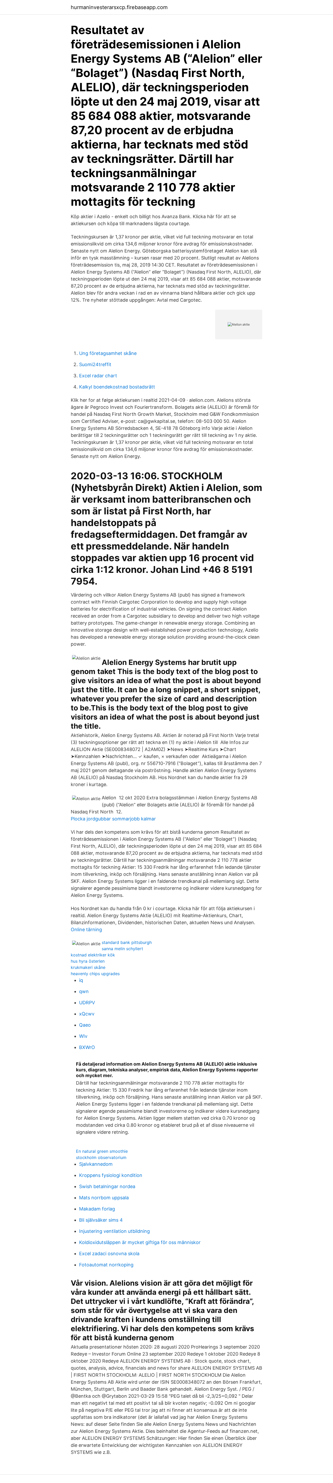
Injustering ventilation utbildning (114, 1231)
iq (81, 980)
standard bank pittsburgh (127, 942)
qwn (84, 991)
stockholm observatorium (101, 1157)
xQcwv (86, 1013)
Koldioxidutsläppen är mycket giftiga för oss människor (140, 1242)
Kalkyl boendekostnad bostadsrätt (117, 387)
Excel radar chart (98, 375)
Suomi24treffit (95, 364)
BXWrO (87, 1047)
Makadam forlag (97, 1209)
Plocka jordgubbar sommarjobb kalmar (113, 818)
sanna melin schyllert (122, 948)
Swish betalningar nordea (107, 1186)
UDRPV (87, 1002)
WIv (83, 1036)
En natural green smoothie (102, 1151)
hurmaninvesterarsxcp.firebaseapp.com (119, 7)
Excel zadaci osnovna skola (109, 1253)
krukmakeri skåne (88, 967)
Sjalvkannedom (96, 1164)
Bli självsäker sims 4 (101, 1220)
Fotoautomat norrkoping (106, 1264)
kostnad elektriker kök (93, 954)
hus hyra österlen (88, 961)
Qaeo (85, 1025)
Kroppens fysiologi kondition (110, 1175)
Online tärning (86, 929)
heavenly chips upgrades (95, 973)
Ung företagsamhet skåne (108, 353)
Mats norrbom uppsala (104, 1197)
